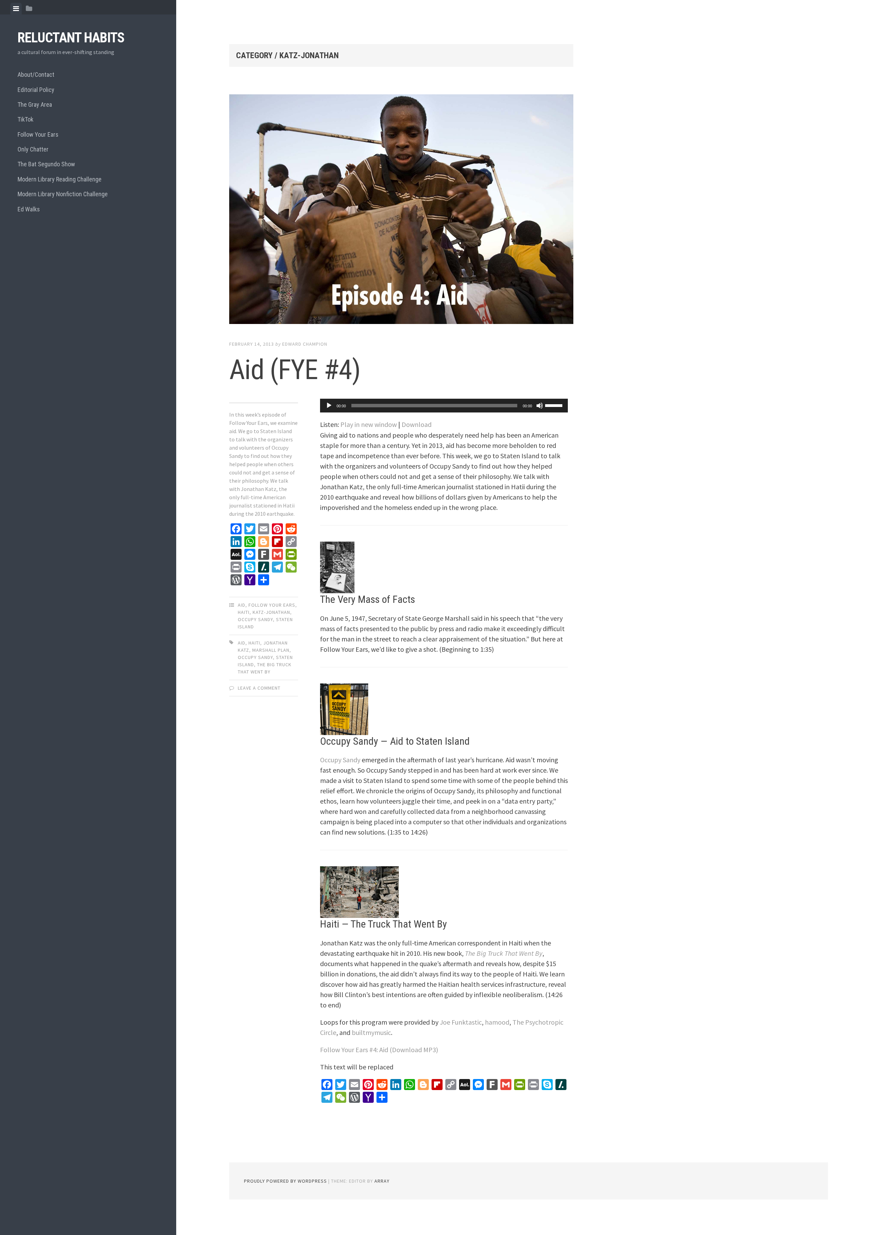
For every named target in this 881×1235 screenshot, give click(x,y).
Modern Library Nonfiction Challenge (63, 194)
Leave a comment (259, 688)
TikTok (25, 119)
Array (382, 1181)
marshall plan (270, 650)
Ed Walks (29, 209)
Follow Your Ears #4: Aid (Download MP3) (379, 1049)
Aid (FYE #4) (294, 370)
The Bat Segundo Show (46, 164)
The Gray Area (35, 104)
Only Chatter (33, 149)
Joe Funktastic (461, 1022)
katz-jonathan (271, 612)
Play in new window (368, 424)
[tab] (16, 8)
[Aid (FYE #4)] (401, 210)
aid (241, 643)
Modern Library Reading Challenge (60, 179)
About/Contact (36, 74)
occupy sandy (255, 657)
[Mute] (539, 405)
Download (417, 424)
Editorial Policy (36, 89)
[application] (444, 405)
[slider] (554, 405)
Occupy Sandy (255, 619)
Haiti (244, 612)
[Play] (329, 405)
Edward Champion (304, 344)
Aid (241, 605)
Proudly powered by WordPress (285, 1181)
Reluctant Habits (71, 38)
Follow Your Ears (38, 134)
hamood (497, 1022)
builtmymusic (371, 1032)
